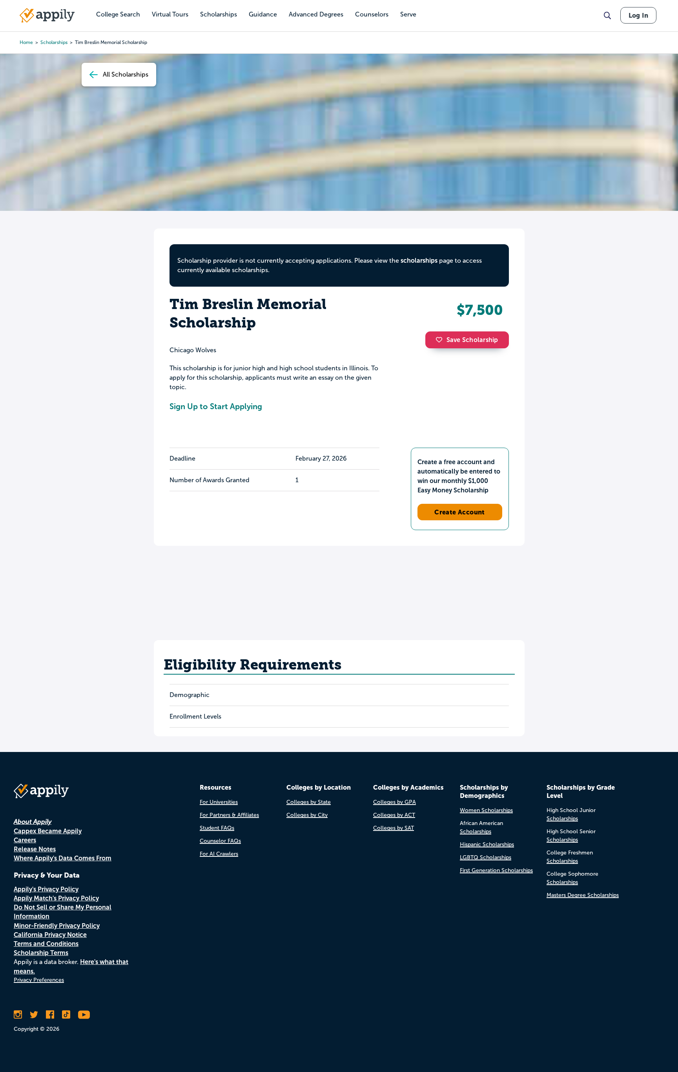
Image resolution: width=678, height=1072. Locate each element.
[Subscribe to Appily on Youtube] (84, 1015)
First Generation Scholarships (496, 870)
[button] (441, 340)
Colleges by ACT (394, 815)
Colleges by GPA (394, 802)
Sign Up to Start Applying (216, 406)
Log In (638, 15)
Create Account (459, 512)
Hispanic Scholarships (487, 844)
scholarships (53, 42)
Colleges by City (307, 815)
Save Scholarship (472, 340)
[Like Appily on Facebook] (50, 1015)
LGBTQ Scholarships (485, 857)
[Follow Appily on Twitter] (34, 1015)
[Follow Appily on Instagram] (18, 1015)
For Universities (219, 802)
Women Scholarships (486, 810)
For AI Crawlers (219, 854)
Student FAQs (217, 828)
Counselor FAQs (220, 841)
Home (26, 42)
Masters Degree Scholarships (583, 895)
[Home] (47, 15)
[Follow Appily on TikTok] (66, 1015)
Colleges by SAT (393, 828)
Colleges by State (308, 802)
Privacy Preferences (39, 980)
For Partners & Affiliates (229, 815)
